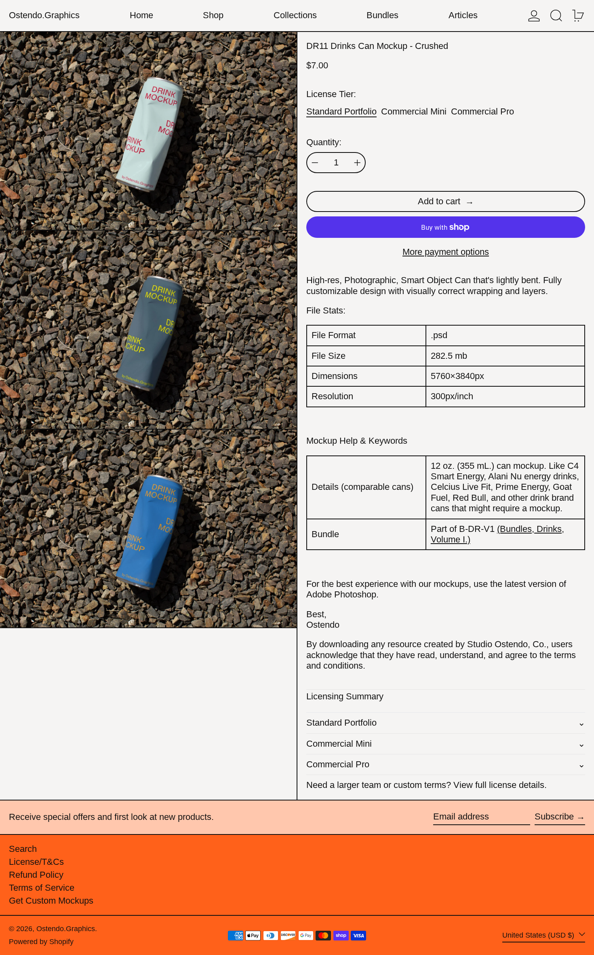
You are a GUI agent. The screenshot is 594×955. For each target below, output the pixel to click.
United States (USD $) (539, 935)
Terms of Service (41, 888)
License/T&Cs (36, 862)
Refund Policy (36, 875)
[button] (556, 15)
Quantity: (323, 142)
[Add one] (357, 162)
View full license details (498, 785)
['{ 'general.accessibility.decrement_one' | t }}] (315, 162)
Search (23, 849)
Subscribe (554, 816)
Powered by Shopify (41, 942)
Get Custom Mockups (51, 901)
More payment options (445, 252)
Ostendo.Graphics (44, 15)
